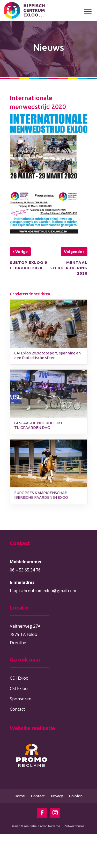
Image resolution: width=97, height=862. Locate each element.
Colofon (76, 795)
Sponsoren (20, 699)
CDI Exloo (19, 678)
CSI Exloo (19, 688)
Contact (17, 709)
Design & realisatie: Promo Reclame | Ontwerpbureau (48, 826)
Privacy (57, 795)
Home (19, 795)
